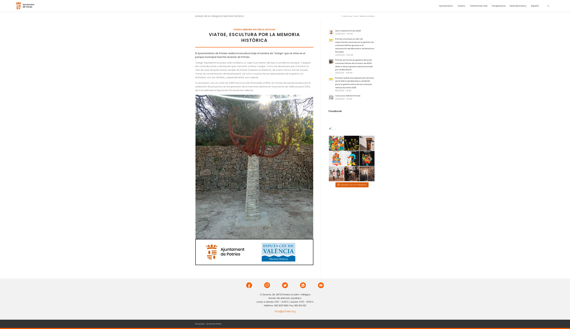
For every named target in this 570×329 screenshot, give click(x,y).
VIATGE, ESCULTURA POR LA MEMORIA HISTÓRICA (254, 37)
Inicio (356, 16)
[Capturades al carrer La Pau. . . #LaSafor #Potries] (351, 143)
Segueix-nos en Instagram (353, 184)
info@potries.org (285, 311)
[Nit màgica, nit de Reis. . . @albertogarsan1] (367, 173)
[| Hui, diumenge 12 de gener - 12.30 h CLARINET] (351, 173)
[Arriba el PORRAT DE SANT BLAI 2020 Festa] (336, 158)
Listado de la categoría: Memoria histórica (219, 16)
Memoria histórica (253, 29)
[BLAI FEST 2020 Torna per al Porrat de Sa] (367, 158)
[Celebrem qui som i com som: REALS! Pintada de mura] (336, 143)
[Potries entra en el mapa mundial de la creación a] (351, 158)
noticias (270, 29)
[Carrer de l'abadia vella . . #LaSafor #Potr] (367, 143)
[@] (337, 130)
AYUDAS (237, 29)
